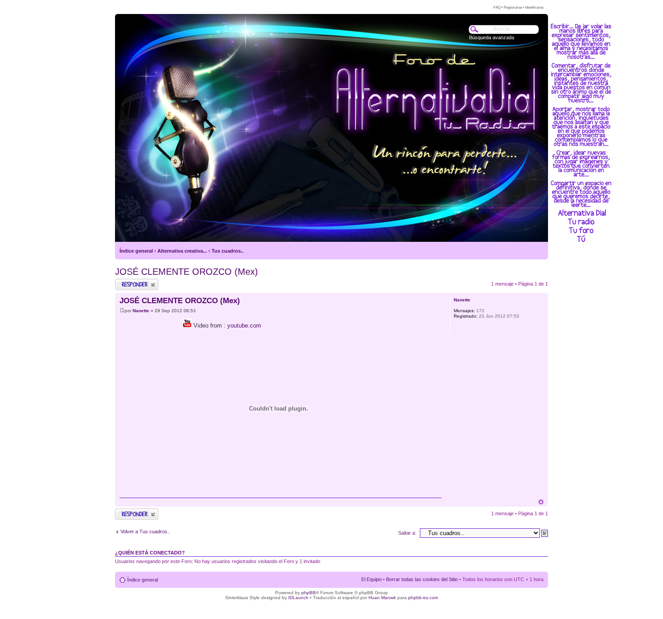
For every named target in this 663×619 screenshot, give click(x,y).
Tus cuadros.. (228, 251)
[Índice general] (132, 208)
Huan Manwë (382, 597)
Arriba (541, 501)
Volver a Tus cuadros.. (145, 531)
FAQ (497, 7)
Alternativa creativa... (182, 251)
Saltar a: (407, 533)
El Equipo (371, 579)
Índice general (136, 251)
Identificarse (534, 7)
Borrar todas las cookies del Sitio (422, 579)
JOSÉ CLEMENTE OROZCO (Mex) (186, 272)
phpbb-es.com (423, 597)
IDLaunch (298, 597)
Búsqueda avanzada (491, 37)
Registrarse (513, 7)
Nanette (141, 310)
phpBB (308, 592)
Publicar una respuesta (128, 284)
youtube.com (244, 325)
